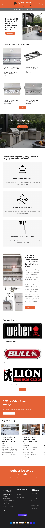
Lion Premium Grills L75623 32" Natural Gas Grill (32, 101)
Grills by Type (34, 496)
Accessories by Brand (35, 502)
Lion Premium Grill (10, 385)
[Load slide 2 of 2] (23, 149)
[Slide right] (25, 463)
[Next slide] (26, 149)
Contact (32, 510)
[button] (2, 4)
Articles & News (34, 508)
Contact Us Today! (9, 413)
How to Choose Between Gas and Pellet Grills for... (30, 440)
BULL (6, 363)
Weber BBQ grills (10, 341)
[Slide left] (20, 463)
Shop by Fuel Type (35, 505)
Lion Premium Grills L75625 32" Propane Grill (11, 101)
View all (22, 107)
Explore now (10, 33)
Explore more (22, 126)
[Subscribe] (31, 481)
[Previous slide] (18, 149)
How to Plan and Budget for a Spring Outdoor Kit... (9, 440)
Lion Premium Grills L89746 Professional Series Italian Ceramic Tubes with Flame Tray (32, 69)
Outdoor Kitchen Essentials (34, 499)
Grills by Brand (34, 493)
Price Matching (20, 491)
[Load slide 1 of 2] (21, 149)
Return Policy (20, 494)
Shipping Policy (20, 497)
